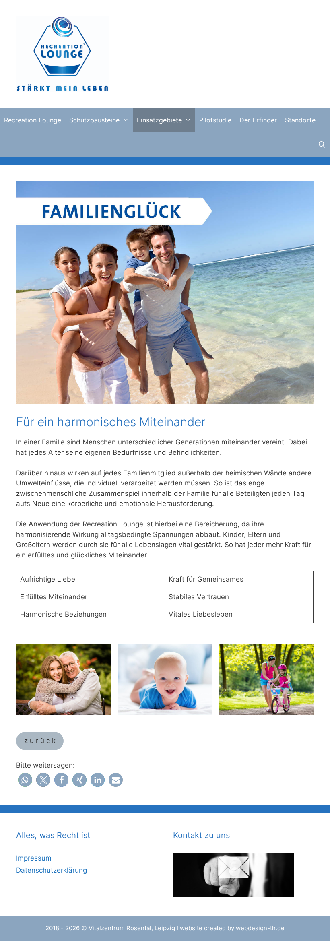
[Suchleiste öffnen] (322, 144)
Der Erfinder (258, 120)
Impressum (34, 858)
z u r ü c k (40, 741)
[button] (25, 780)
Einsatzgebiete (159, 120)
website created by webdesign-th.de (232, 928)
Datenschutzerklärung (51, 870)
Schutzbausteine (94, 120)
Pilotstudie (215, 120)
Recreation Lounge (32, 120)
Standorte (300, 120)
